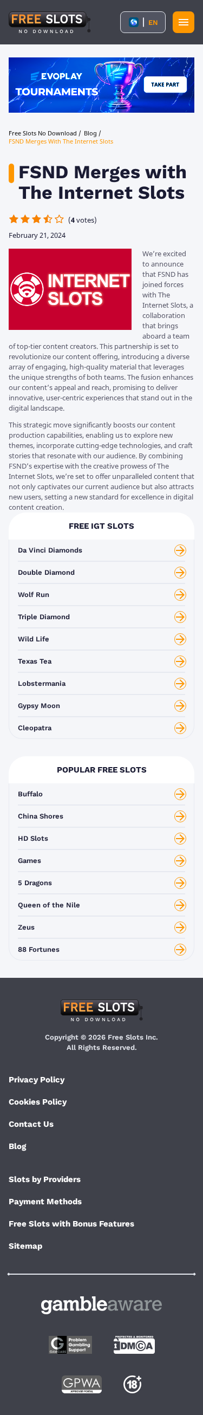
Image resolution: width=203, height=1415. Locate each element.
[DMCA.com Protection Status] (134, 1345)
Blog (17, 1146)
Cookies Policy (38, 1102)
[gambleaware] (101, 1305)
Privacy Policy (36, 1080)
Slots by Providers (45, 1179)
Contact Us (31, 1124)
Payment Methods (45, 1201)
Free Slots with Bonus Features (71, 1224)
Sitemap (25, 1246)
